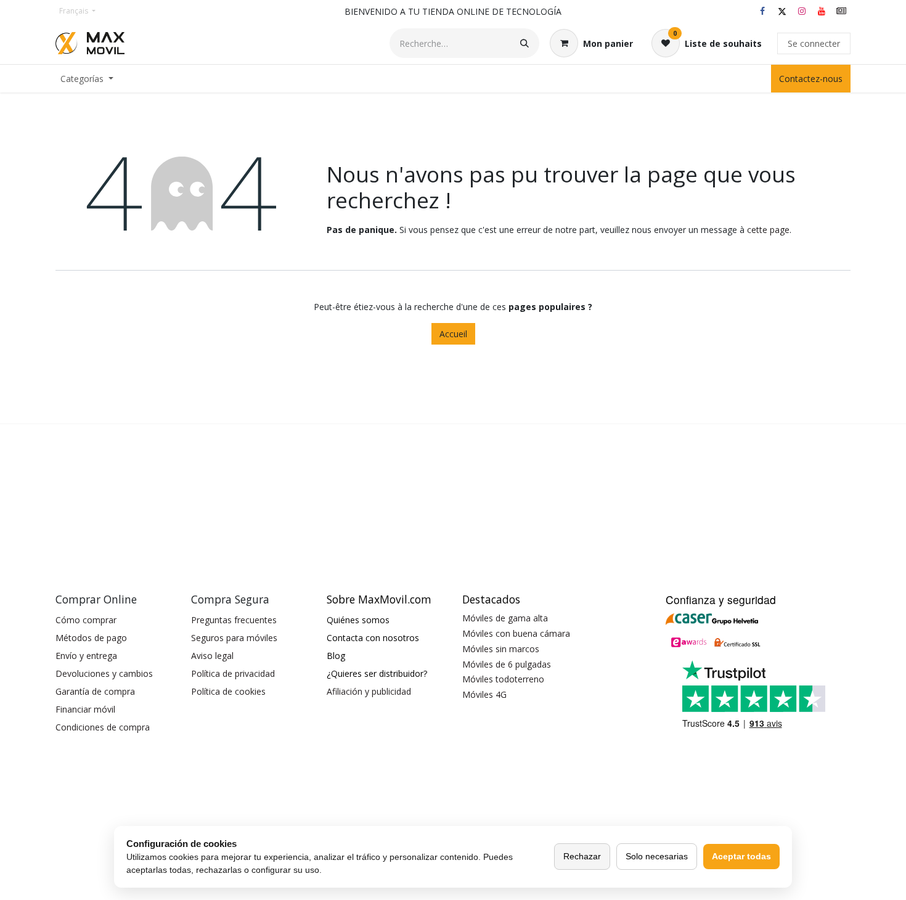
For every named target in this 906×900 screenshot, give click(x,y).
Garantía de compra (95, 691)
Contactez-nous (811, 78)
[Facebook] (762, 11)
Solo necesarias (657, 856)
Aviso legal (212, 655)
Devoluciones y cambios (104, 673)
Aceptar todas (741, 856)
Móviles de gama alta (505, 618)
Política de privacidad (233, 673)
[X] (782, 11)
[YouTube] (821, 11)
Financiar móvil (85, 709)
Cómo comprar (85, 620)
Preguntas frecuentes (234, 620)
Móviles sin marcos (500, 649)
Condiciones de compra (102, 727)
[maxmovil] (841, 11)
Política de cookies (228, 691)
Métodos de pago (91, 638)
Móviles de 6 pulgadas (506, 664)
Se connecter (814, 43)
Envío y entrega (86, 655)
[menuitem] (86, 78)
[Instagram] (801, 11)
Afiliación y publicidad (369, 691)
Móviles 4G (484, 694)
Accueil (453, 334)
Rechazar (582, 856)
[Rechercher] (524, 43)
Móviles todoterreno (503, 679)
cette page (768, 229)
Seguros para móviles (234, 638)
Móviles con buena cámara (516, 633)
